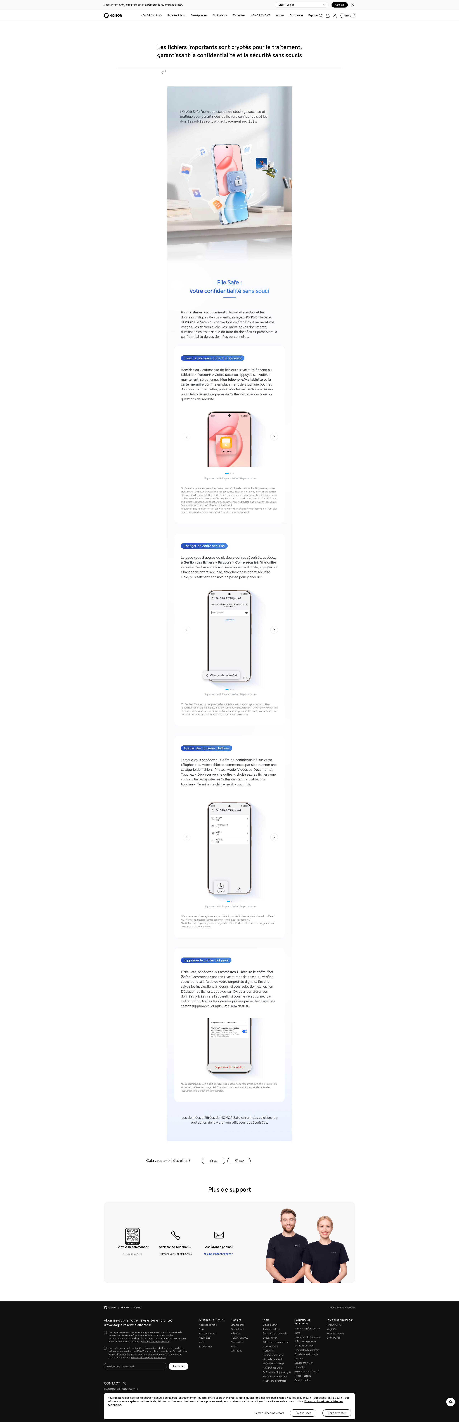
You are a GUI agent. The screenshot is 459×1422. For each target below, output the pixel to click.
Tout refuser (303, 1413)
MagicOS (331, 1329)
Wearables (236, 1351)
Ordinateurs (220, 15)
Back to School (176, 15)
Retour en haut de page (342, 1307)
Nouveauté (204, 1338)
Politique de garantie (305, 1341)
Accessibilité (205, 1346)
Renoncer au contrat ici (275, 1381)
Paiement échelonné (273, 1355)
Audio (234, 1346)
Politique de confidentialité (155, 1341)
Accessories (237, 1342)
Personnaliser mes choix (269, 1413)
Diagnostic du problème (307, 1350)
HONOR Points (270, 1346)
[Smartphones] (208, 15)
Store (347, 15)
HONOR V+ (268, 1351)
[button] (164, 72)
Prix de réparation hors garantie (306, 1356)
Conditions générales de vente (307, 1330)
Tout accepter (337, 1413)
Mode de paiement (272, 1359)
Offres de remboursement (276, 1342)
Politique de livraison (273, 1363)
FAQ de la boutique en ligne (277, 1372)
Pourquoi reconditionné (275, 1376)
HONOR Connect (207, 1333)
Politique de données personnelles (148, 1357)
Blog (201, 1329)
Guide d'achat (270, 1325)
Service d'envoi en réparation (304, 1365)
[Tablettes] (246, 15)
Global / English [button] (286, 5)
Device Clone (333, 1338)
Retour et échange (272, 1368)
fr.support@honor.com (217, 1253)
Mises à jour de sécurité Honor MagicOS (307, 1373)
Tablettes (239, 15)
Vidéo (202, 1342)
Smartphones (199, 15)
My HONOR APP (335, 1325)
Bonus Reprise (270, 1338)
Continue (339, 5)
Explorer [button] (313, 15)
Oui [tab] (216, 1161)
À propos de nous (208, 1325)
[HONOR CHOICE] (271, 15)
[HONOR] (112, 1307)
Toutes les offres (271, 1329)
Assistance (296, 15)
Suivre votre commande (275, 1333)
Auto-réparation (303, 1380)
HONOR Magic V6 (151, 15)
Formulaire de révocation (307, 1337)
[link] (328, 15)
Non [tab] (241, 1161)
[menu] (335, 15)
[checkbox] (146, 1337)
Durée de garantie (304, 1345)
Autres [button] (280, 15)
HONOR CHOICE (260, 15)
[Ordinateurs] (228, 15)
